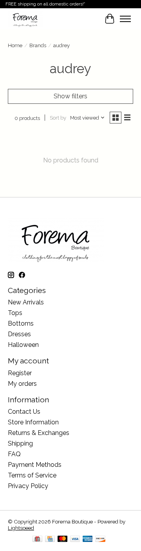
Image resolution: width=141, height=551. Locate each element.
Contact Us (24, 411)
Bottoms (21, 323)
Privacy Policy (28, 486)
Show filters (70, 96)
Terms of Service (32, 475)
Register (20, 373)
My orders (22, 383)
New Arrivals (26, 302)
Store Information (33, 422)
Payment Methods (34, 464)
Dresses (19, 334)
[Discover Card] (100, 539)
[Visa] (75, 539)
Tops (15, 313)
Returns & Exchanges (38, 433)
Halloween (23, 344)
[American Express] (88, 539)
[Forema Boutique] (25, 19)
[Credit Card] (50, 539)
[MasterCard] (63, 539)
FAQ (14, 454)
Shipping (20, 443)
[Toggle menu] (125, 19)
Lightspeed (21, 528)
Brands (37, 45)
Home (15, 45)
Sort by (58, 117)
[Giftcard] (37, 539)
